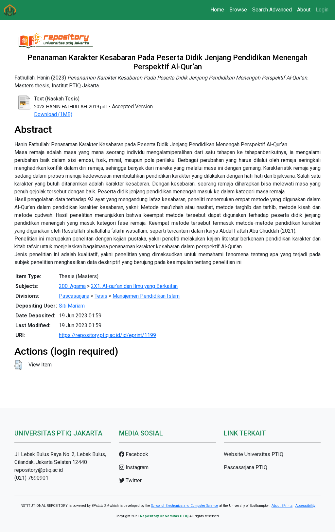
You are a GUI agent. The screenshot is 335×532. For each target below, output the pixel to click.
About (303, 10)
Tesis (101, 296)
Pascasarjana (74, 296)
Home (217, 10)
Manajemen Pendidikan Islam (146, 296)
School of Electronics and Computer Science (184, 506)
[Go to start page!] (10, 10)
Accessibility (305, 506)
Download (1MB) (53, 114)
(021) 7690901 (31, 478)
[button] (18, 365)
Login (322, 10)
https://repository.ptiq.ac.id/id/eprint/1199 (107, 335)
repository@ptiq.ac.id (38, 470)
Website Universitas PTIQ (253, 454)
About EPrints (282, 506)
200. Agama (72, 286)
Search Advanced (272, 10)
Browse (238, 10)
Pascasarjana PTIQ (245, 467)
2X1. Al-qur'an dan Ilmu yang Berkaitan (134, 286)
